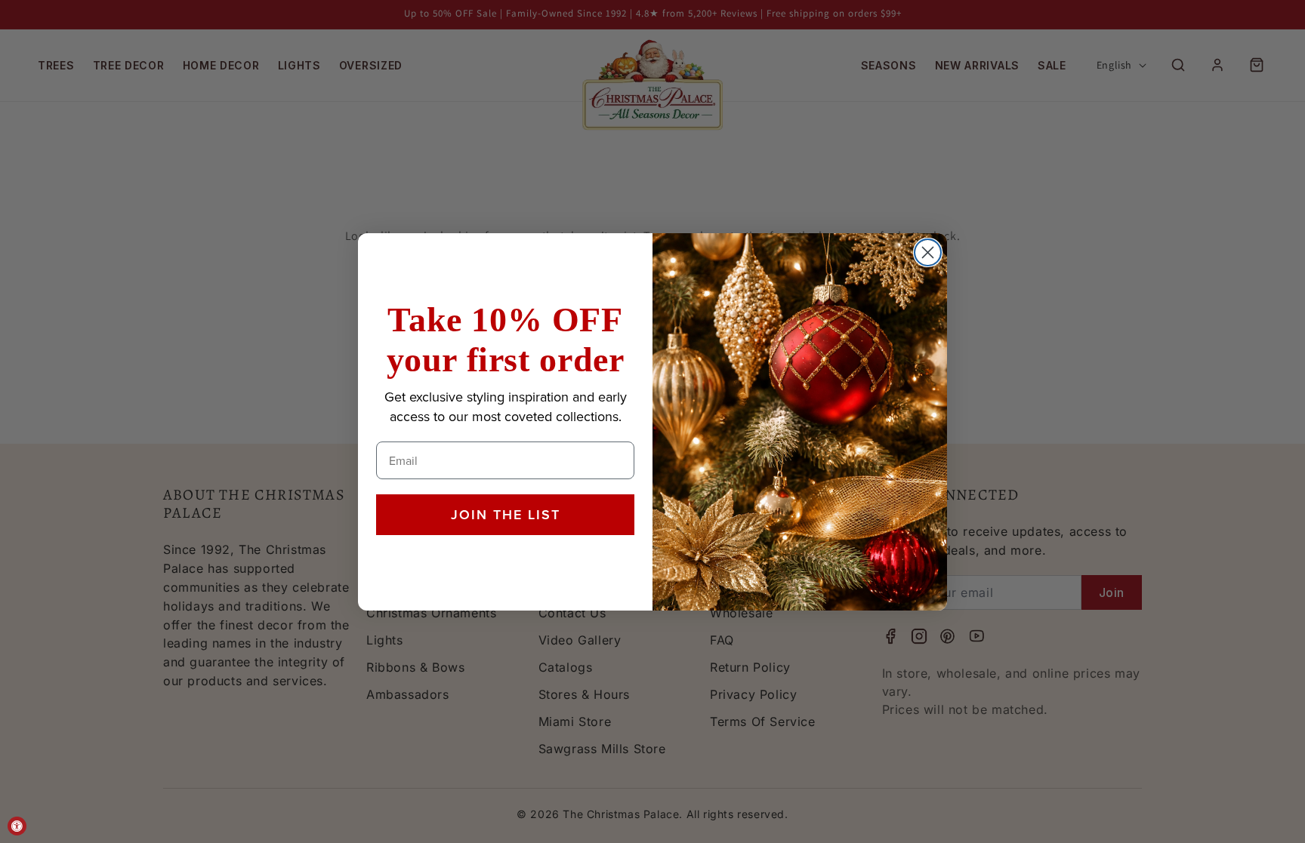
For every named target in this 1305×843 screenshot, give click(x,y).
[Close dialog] (928, 252)
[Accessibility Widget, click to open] (17, 826)
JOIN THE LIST (505, 515)
